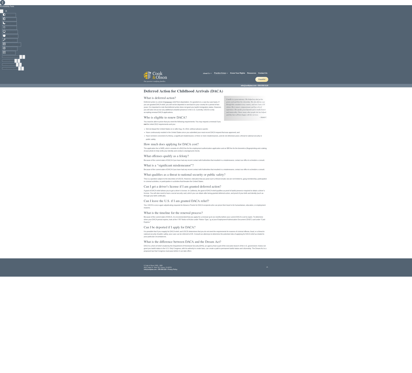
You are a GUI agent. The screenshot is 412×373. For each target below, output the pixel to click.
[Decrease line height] (17, 65)
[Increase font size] (18, 61)
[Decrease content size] (20, 57)
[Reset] (1, 11)
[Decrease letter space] (19, 68)
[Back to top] (267, 267)
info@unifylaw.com (248, 85)
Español (261, 79)
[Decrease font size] (15, 61)
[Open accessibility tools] (2, 2)
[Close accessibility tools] (6, 11)
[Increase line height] (20, 65)
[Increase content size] (23, 57)
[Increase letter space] (22, 68)
